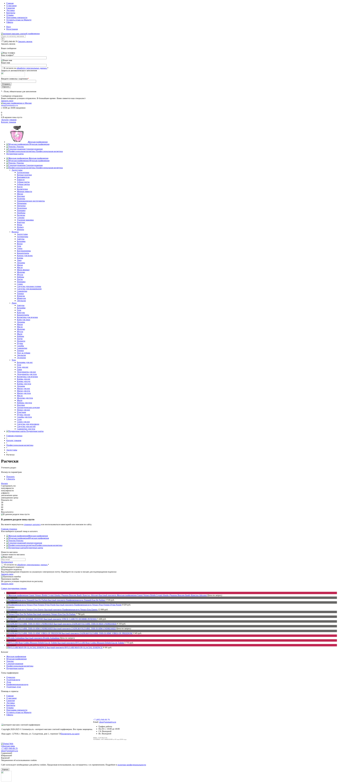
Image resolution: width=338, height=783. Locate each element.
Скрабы (20, 346)
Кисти (20, 187)
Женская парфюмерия (38, 142)
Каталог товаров (9, 120)
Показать (10, 476)
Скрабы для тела (24, 417)
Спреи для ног (23, 422)
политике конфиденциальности (132, 765)
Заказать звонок (25, 41)
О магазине (11, 5)
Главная (9, 3)
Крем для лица (23, 320)
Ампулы (20, 239)
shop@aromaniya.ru (9, 105)
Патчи (20, 338)
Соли (19, 419)
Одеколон (10, 677)
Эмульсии (21, 301)
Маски (20, 265)
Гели (19, 246)
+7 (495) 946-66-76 (9, 41)
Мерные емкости (24, 191)
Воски (20, 244)
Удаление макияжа (25, 220)
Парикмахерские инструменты (31, 201)
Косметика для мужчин (27, 317)
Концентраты (23, 253)
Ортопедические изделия (28, 407)
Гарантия (10, 8)
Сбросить (10, 479)
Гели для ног (22, 367)
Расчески (21, 215)
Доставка (10, 10)
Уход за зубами (23, 353)
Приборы (21, 213)
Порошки (21, 210)
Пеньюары (22, 203)
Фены (19, 225)
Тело (14, 360)
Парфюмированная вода (17, 684)
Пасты (20, 279)
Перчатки (21, 206)
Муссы (20, 274)
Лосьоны (21, 263)
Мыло (19, 334)
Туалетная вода (13, 680)
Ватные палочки (24, 175)
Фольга (20, 227)
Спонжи (20, 217)
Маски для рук (23, 391)
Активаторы (22, 236)
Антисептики (23, 172)
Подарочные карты (15, 154)
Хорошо (5, 769)
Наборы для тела (24, 403)
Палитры (21, 198)
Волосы (15, 232)
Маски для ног (23, 388)
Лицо (14, 303)
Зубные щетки (23, 184)
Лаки (19, 260)
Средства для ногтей (26, 426)
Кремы (20, 258)
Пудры (20, 343)
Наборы (20, 277)
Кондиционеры (24, 251)
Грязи (19, 369)
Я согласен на (26, 68)
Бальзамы (21, 241)
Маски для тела (24, 393)
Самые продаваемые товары (14, 588)
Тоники (20, 293)
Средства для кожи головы (29, 286)
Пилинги (21, 341)
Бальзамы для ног (25, 362)
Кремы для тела (24, 384)
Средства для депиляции (28, 424)
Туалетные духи (13, 687)
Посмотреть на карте (70, 734)
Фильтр (4, 483)
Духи (8, 682)
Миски (20, 194)
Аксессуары (17, 170)
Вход (8, 27)
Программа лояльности (16, 17)
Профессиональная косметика (49, 151)
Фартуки (21, 222)
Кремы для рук (23, 381)
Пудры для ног (23, 414)
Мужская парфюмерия (39, 144)
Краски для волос (25, 255)
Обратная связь (8, 746)
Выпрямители (23, 177)
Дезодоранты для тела (27, 374)
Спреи (20, 284)
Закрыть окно (7, 101)
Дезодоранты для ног (26, 372)
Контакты (10, 13)
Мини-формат (23, 270)
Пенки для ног (23, 410)
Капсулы (21, 312)
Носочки (21, 196)
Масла (20, 267)
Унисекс (20, 146)
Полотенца (22, 208)
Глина (19, 248)
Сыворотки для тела (26, 429)
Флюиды (21, 296)
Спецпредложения (34, 149)
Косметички (22, 189)
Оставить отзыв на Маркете (18, 20)
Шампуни (21, 298)
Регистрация (12, 29)
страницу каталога (32, 524)
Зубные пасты (23, 182)
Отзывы (10, 15)
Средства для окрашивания (29, 289)
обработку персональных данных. (32, 68)
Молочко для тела (25, 398)
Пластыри (21, 412)
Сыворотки (22, 291)
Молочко (21, 272)
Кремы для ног (23, 379)
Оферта (9, 22)
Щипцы (20, 229)
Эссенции (21, 357)
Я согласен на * (26, 565)
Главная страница (9, 529)
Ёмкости (21, 179)
